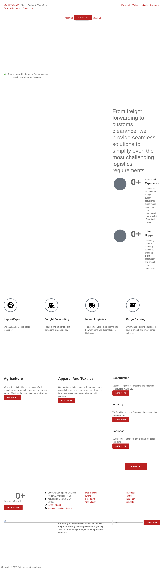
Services (82, 18)
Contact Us (96, 18)
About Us (69, 18)
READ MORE (66, 400)
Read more (12, 397)
